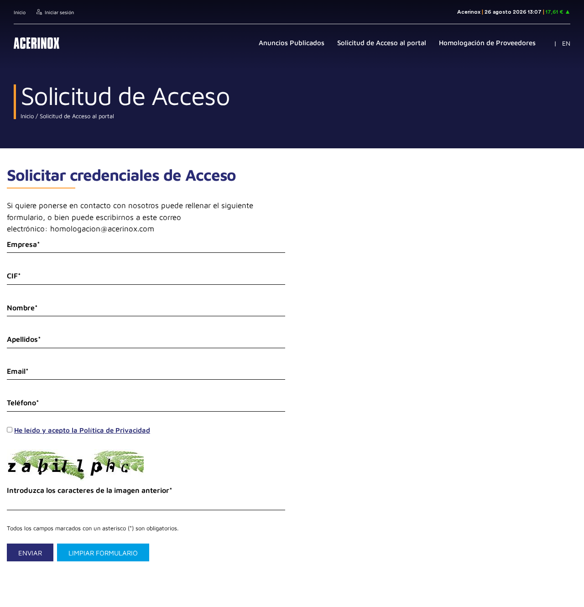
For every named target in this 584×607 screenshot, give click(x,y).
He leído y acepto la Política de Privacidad (82, 430)
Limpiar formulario (103, 553)
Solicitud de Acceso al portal (76, 116)
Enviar (30, 553)
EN (566, 43)
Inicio (20, 12)
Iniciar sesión (59, 12)
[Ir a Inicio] (36, 43)
